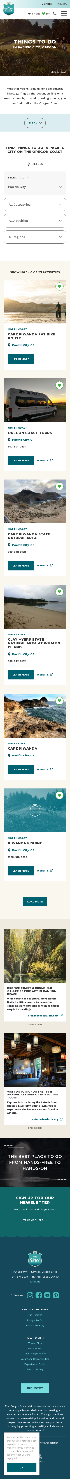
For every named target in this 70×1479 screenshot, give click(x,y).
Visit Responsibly (35, 1353)
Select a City (18, 177)
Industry (62, 3)
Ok (21, 1467)
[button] (35, 123)
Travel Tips (35, 1343)
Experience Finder (35, 1364)
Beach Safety (35, 1369)
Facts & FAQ (35, 1348)
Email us (35, 1281)
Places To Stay (35, 1325)
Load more (35, 901)
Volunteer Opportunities (35, 1358)
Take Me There (33, 1220)
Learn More (21, 359)
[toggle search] (55, 13)
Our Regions (35, 1314)
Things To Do (35, 1320)
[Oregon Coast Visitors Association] (9, 9)
